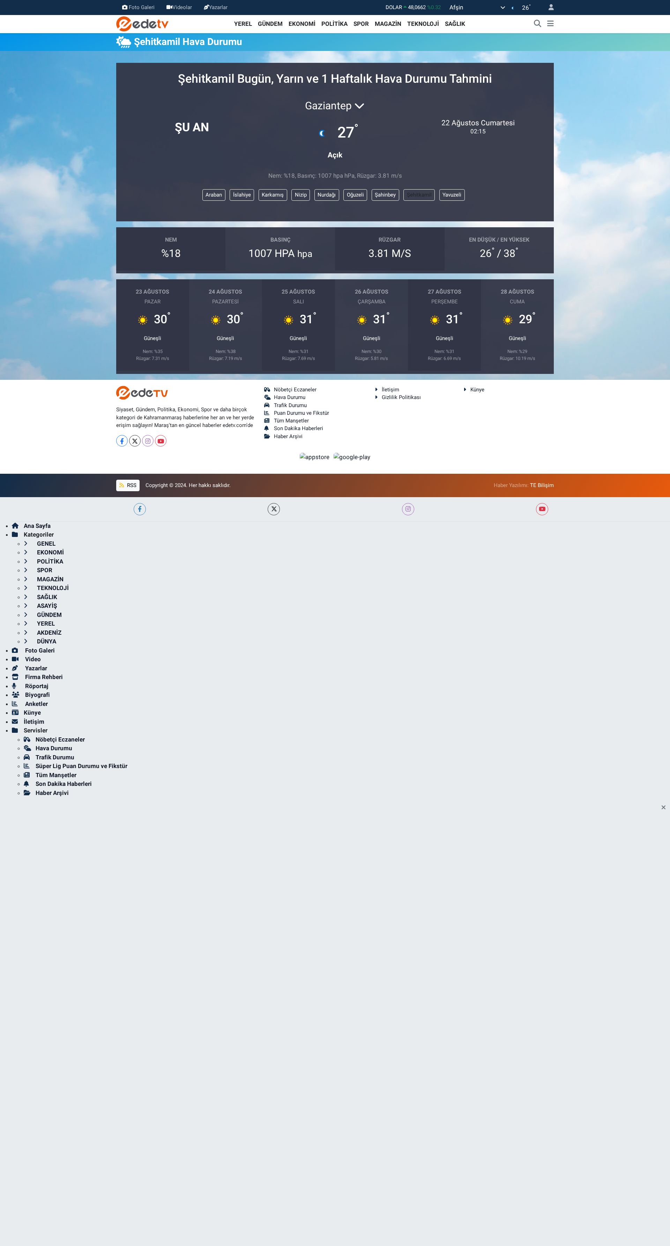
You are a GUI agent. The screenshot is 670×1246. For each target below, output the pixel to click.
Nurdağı (327, 195)
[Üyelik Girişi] (548, 7)
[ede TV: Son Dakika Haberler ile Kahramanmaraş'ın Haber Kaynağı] (142, 23)
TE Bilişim (542, 485)
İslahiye (242, 195)
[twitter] (274, 509)
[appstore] (315, 456)
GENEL (45, 543)
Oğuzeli (355, 195)
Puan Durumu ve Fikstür (301, 413)
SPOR (361, 23)
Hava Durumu (289, 397)
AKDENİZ (48, 632)
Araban (214, 195)
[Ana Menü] (550, 24)
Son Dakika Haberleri (298, 428)
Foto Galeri (142, 7)
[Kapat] (665, 807)
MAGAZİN (388, 23)
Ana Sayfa (37, 525)
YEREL (243, 23)
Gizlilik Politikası (401, 397)
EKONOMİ (302, 23)
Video (32, 659)
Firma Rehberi (43, 676)
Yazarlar (218, 7)
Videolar (182, 7)
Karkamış (273, 195)
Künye (477, 389)
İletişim (390, 389)
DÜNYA (46, 641)
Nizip (301, 195)
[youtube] (542, 509)
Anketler (36, 703)
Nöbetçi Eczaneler (295, 389)
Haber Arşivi (288, 436)
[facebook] (140, 509)
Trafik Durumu (290, 405)
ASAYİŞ (46, 605)
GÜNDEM (270, 23)
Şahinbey (385, 195)
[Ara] (537, 24)
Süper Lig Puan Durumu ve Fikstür (81, 765)
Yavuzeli (451, 195)
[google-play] (352, 456)
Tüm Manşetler (291, 421)
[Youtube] (160, 441)
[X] (135, 441)
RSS (131, 485)
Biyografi (37, 694)
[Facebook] (122, 441)
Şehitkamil (419, 195)
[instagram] (408, 509)
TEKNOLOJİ (423, 23)
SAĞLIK (455, 23)
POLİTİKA (334, 23)
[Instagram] (148, 441)
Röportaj (36, 686)
